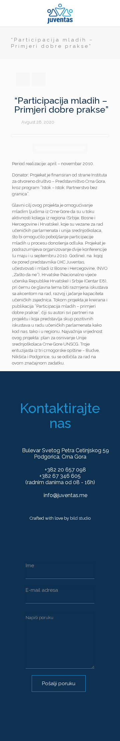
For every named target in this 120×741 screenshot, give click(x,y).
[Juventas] (60, 13)
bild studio (80, 518)
